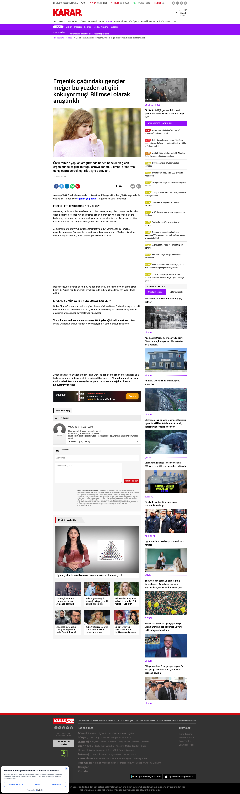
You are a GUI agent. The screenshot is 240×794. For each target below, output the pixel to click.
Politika (93, 733)
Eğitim (131, 733)
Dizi (107, 758)
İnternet (103, 754)
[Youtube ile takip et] (173, 3)
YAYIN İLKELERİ (112, 721)
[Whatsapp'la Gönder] (72, 186)
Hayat (109, 21)
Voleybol (110, 746)
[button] (116, 186)
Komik (122, 758)
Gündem (100, 758)
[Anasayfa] (55, 21)
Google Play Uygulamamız (148, 776)
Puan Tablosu (185, 741)
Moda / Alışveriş (101, 27)
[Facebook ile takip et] (181, 3)
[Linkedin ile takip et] (67, 727)
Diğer (143, 746)
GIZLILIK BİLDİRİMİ (147, 721)
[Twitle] (61, 186)
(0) (81, 442)
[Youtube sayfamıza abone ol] (63, 727)
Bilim (133, 754)
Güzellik (114, 27)
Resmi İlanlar (148, 21)
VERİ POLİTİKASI (164, 721)
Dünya (83, 21)
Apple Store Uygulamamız (181, 776)
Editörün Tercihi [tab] (176, 292)
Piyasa (95, 741)
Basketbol (99, 746)
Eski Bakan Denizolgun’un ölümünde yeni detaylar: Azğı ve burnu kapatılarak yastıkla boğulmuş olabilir (113, 32)
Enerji (120, 741)
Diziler (69, 27)
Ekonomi (92, 21)
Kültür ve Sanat (134, 762)
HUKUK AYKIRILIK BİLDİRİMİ (184, 721)
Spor (101, 21)
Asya (121, 737)
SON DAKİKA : (59, 32)
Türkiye (115, 733)
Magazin (78, 27)
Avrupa (114, 737)
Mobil (95, 754)
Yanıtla (73, 442)
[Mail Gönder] (77, 186)
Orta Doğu (95, 737)
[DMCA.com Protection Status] (64, 753)
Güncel (62, 21)
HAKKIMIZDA (83, 721)
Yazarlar (73, 21)
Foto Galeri (85, 763)
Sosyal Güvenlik (131, 741)
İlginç (128, 758)
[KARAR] (67, 12)
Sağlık (109, 750)
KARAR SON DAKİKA (64, 743)
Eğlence (87, 27)
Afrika (128, 737)
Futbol (90, 746)
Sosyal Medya (115, 754)
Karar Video (120, 21)
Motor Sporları (132, 746)
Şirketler (144, 741)
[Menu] (174, 21)
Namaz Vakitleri (186, 737)
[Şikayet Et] (137, 441)
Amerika (105, 737)
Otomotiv (111, 741)
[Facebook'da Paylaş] (56, 186)
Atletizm (120, 746)
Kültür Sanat (164, 21)
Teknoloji (83, 754)
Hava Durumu (185, 734)
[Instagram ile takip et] (71, 727)
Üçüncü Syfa (104, 733)
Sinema (114, 758)
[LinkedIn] (67, 186)
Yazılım (126, 754)
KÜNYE (102, 721)
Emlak (103, 741)
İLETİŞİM (94, 721)
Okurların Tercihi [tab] (155, 292)
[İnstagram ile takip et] (177, 3)
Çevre (123, 733)
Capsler (106, 762)
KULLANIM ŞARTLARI (129, 721)
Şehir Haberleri (186, 744)
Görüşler (134, 21)
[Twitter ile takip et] (185, 3)
